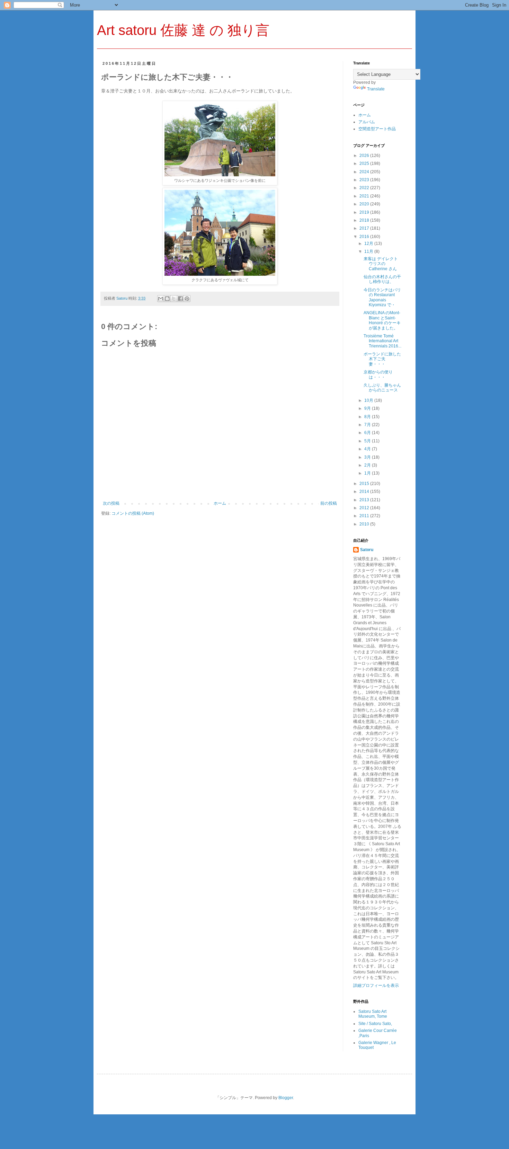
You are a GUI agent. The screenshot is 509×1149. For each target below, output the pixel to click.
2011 (364, 515)
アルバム (366, 122)
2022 (364, 187)
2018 (364, 220)
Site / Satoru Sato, (375, 1023)
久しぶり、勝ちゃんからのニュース (382, 387)
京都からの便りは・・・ (378, 374)
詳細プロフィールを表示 (376, 985)
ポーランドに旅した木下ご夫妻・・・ (382, 359)
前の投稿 (328, 503)
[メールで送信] (160, 298)
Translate (376, 89)
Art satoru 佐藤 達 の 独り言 (183, 30)
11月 (369, 251)
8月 (368, 416)
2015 (364, 483)
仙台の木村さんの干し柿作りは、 (382, 279)
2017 (364, 228)
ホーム (220, 503)
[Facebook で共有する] (180, 298)
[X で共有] (173, 298)
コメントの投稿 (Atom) (132, 513)
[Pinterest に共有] (187, 298)
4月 (368, 449)
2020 (364, 204)
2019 (364, 212)
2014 (364, 491)
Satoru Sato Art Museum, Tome (372, 1014)
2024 (364, 171)
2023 (364, 179)
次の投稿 (111, 503)
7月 (368, 424)
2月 (368, 465)
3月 (368, 457)
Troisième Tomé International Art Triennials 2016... (382, 341)
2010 (364, 524)
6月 (368, 432)
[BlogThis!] (167, 298)
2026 (364, 155)
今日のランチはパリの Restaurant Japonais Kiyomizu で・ (382, 297)
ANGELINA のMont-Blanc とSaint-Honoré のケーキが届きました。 (382, 320)
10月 (369, 400)
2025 (364, 163)
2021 (364, 196)
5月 (368, 441)
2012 (364, 507)
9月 (368, 408)
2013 (364, 499)
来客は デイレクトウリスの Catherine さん (381, 263)
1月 (368, 473)
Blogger (285, 1097)
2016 (364, 236)
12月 (369, 243)
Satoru (366, 549)
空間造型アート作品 (377, 128)
